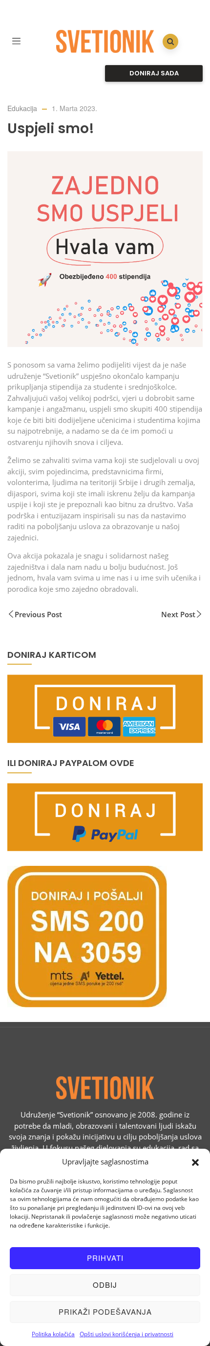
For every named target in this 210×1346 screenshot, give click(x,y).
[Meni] (16, 40)
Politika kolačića (53, 1334)
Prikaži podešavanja (105, 1311)
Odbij (105, 1284)
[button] (195, 1161)
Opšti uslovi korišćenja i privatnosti (126, 1334)
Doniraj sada (154, 73)
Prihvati (105, 1258)
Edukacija (22, 108)
